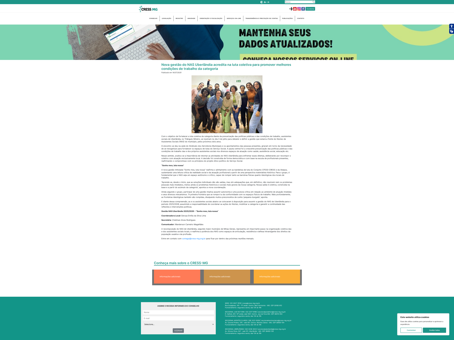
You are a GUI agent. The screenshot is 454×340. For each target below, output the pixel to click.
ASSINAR (178, 330)
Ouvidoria (310, 9)
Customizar (411, 330)
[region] (423, 324)
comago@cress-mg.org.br (193, 238)
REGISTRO (179, 18)
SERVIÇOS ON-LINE (234, 18)
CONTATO (300, 18)
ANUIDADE (191, 18)
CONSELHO (153, 18)
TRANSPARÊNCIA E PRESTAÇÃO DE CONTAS (261, 18)
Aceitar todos (434, 330)
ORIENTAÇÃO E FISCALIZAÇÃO (211, 18)
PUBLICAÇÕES (287, 18)
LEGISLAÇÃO (166, 18)
